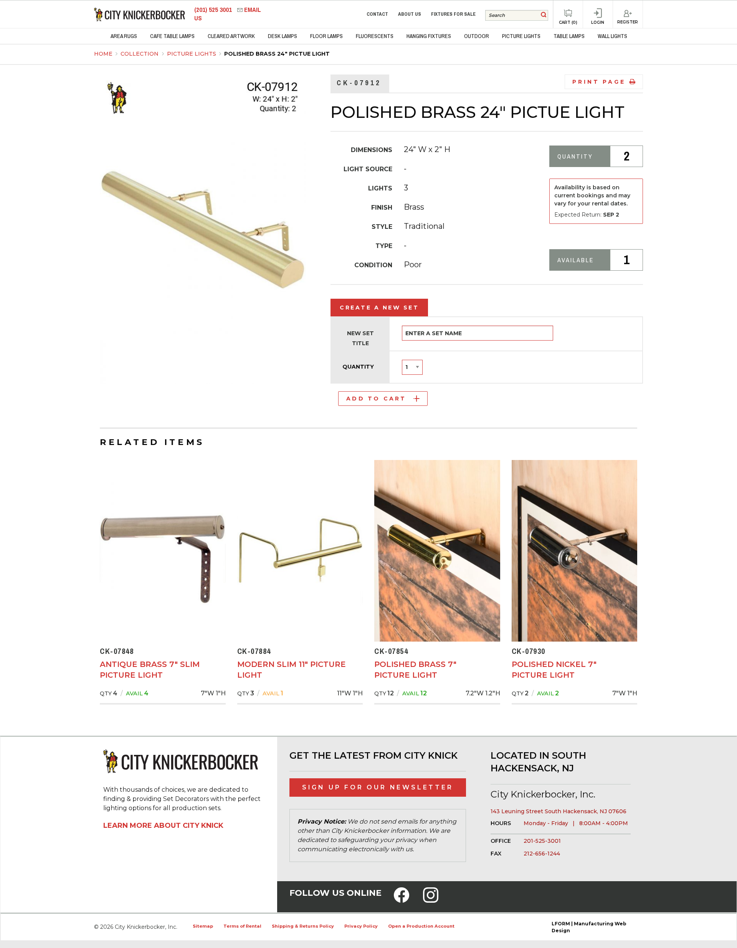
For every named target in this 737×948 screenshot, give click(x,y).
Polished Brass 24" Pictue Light (277, 53)
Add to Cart (376, 398)
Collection (140, 53)
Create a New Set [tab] (379, 307)
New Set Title (360, 338)
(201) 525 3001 (213, 10)
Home (103, 53)
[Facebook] (401, 900)
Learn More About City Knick (163, 825)
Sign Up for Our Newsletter (377, 787)
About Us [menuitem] (409, 14)
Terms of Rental (242, 926)
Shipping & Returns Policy (303, 926)
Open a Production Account (421, 926)
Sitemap (203, 926)
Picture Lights (192, 53)
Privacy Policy (361, 926)
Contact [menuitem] (377, 14)
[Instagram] (430, 900)
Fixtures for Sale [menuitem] (453, 14)
